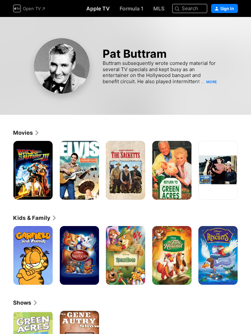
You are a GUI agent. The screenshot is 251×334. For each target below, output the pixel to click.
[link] (26, 132)
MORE (211, 82)
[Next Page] (244, 170)
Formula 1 (131, 8)
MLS (158, 8)
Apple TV (98, 8)
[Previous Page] (6, 170)
